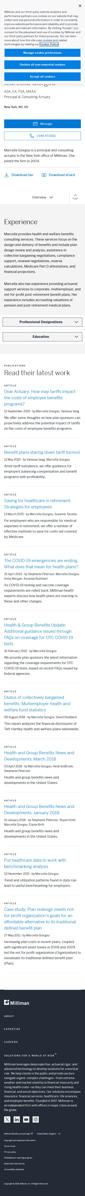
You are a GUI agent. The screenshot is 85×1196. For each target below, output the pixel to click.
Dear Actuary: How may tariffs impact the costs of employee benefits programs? (40, 398)
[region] (42, 42)
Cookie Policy (49, 44)
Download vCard (62, 175)
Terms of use (9, 1146)
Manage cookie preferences (42, 53)
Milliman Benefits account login (17, 1134)
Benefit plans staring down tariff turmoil (42, 452)
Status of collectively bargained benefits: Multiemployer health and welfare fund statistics (37, 704)
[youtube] (26, 1119)
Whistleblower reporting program (18, 1158)
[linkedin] (17, 1119)
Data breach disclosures (14, 1163)
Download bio (22, 175)
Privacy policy (10, 1152)
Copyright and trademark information (19, 1140)
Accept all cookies (42, 76)
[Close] (80, 5)
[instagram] (36, 1119)
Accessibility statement (14, 1169)
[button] (7, 1119)
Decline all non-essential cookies (42, 64)
